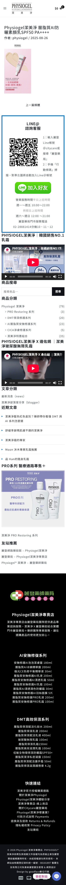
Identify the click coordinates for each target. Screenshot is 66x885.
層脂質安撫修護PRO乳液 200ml (33, 697)
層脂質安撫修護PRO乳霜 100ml (33, 701)
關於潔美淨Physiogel (33, 795)
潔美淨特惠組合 (17, 336)
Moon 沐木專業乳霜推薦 (21, 449)
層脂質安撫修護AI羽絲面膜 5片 (33, 693)
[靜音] (54, 276)
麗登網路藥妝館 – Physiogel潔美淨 (24, 550)
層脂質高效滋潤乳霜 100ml (33, 748)
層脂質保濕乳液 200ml (33, 731)
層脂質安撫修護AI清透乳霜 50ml (33, 680)
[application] (33, 262)
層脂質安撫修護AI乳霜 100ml (33, 684)
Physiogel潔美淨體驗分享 (33, 799)
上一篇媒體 (33, 105)
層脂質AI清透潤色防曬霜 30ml (33, 689)
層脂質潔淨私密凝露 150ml (33, 757)
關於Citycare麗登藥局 (33, 808)
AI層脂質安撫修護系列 (21, 324)
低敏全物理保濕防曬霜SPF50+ (33, 753)
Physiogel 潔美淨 (13, 306)
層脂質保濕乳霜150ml (33, 744)
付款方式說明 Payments (33, 816)
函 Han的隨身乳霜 (17, 459)
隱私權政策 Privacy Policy (33, 825)
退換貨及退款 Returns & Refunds (33, 821)
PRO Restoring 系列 (20, 312)
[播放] (6, 276)
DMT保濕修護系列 (19, 318)
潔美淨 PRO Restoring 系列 (20, 535)
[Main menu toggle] (4, 8)
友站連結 (33, 829)
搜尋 (58, 291)
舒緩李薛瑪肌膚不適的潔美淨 (24, 430)
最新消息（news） (14, 396)
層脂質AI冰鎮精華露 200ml (33, 667)
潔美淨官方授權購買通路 (33, 791)
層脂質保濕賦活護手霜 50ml (33, 761)
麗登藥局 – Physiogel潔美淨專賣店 (24, 556)
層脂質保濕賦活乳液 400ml (33, 735)
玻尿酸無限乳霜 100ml (33, 740)
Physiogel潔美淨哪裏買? (33, 812)
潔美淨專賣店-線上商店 (33, 803)
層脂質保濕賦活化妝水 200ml (33, 726)
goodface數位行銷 (39, 871)
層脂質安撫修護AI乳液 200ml (33, 676)
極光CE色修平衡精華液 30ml (33, 671)
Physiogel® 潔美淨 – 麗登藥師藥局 (24, 563)
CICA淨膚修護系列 (19, 330)
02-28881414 (22, 227)
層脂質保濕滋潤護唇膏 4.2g (33, 766)
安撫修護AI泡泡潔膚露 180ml (33, 663)
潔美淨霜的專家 (15, 440)
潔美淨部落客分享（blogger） (21, 402)
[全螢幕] (60, 276)
